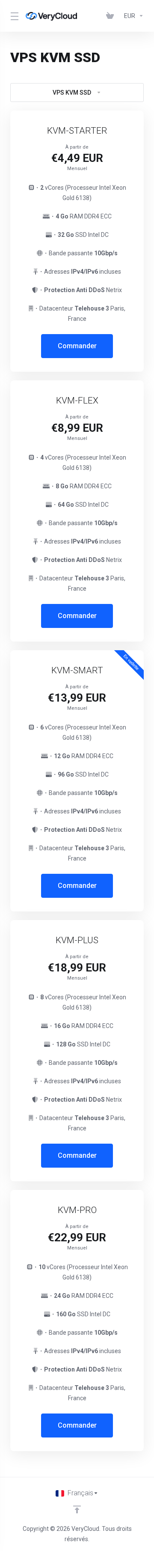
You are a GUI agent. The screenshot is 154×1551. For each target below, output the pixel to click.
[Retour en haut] (77, 1509)
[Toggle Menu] (13, 16)
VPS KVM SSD (72, 92)
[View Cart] (112, 16)
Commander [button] (77, 346)
